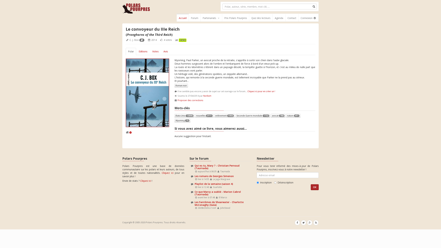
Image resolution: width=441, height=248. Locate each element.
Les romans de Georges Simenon (214, 176)
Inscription (266, 182)
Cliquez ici (167, 172)
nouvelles (204, 115)
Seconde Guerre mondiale (252, 115)
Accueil (183, 18)
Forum (194, 18)
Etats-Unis (184, 115)
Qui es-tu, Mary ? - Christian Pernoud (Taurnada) (217, 167)
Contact (292, 18)
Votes (155, 51)
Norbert (207, 95)
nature (293, 115)
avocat (278, 115)
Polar (131, 51)
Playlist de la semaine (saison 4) (214, 183)
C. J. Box (134, 40)
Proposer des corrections (190, 100)
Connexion (307, 18)
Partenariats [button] (209, 18)
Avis (165, 51)
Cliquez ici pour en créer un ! (261, 91)
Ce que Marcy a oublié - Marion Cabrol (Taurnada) (218, 193)
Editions (143, 51)
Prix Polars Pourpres (235, 18)
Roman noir (181, 85)
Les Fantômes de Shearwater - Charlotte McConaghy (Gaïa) (219, 203)
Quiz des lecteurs (260, 18)
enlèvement (224, 115)
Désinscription (285, 182)
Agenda (279, 18)
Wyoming (182, 120)
